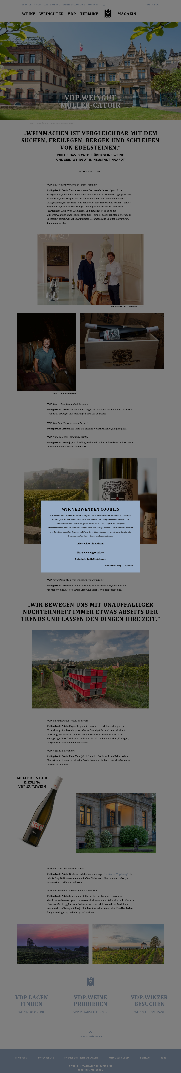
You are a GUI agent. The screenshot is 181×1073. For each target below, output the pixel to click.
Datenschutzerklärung (113, 566)
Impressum (129, 566)
